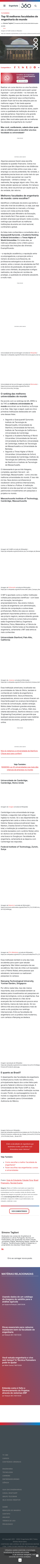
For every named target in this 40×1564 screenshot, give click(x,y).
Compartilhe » (6, 67)
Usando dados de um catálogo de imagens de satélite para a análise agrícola (17, 1299)
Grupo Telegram (9, 1496)
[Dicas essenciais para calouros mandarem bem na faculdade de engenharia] (19, 1318)
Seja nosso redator (11, 1500)
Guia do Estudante (14, 1180)
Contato (6, 1514)
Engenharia (7, 1469)
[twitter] (19, 67)
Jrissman (11, 680)
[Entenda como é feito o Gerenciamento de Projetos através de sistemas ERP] (19, 1378)
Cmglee (11, 807)
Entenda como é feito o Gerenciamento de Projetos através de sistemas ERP (15, 1390)
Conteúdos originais (11, 1462)
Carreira (6, 1476)
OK (20, 1560)
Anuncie (6, 1517)
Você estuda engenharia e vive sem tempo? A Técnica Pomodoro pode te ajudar (19, 1360)
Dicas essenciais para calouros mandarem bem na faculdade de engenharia (18, 1329)
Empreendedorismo (10, 1479)
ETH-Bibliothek (13, 952)
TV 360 (5, 1455)
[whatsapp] (23, 67)
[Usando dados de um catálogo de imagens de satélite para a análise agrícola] (19, 1287)
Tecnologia (7, 1472)
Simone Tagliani (10, 1232)
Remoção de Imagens (11, 1510)
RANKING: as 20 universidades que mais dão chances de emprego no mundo (19, 768)
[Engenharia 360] (20, 5)
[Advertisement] (20, 147)
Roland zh (12, 905)
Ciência (5, 1483)
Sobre (5, 1507)
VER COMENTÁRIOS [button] (19, 1211)
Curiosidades (5, 13)
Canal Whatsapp (9, 1493)
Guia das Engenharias (12, 1489)
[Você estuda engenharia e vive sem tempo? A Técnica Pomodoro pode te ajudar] (19, 1348)
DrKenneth (12, 587)
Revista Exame (16, 1183)
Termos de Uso (8, 1521)
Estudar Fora (27, 1180)
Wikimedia (33, 384)
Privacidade (7, 1524)
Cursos (5, 1458)
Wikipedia (33, 353)
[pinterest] (35, 67)
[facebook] (14, 67)
